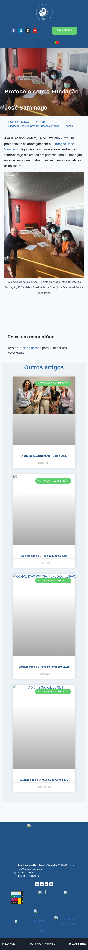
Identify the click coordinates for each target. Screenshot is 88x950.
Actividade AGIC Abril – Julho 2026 (44, 455)
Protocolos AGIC (49, 125)
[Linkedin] (20, 30)
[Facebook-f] (13, 30)
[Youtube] (35, 30)
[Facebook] (37, 884)
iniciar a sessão (30, 348)
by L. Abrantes (77, 943)
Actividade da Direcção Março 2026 (44, 555)
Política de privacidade (42, 944)
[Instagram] (27, 30)
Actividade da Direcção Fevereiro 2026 (44, 666)
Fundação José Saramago (23, 125)
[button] (38, 42)
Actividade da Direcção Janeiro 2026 (44, 779)
